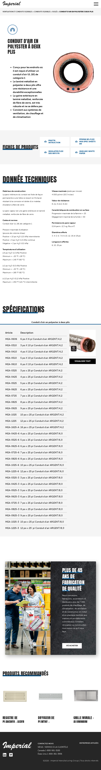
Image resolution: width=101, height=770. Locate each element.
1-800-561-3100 (52, 750)
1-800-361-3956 (54, 754)
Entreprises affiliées (88, 743)
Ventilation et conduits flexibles (17, 12)
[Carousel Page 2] (73, 89)
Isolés (55, 12)
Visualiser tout (83, 361)
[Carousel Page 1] (68, 89)
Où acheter (72, 646)
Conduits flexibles (42, 12)
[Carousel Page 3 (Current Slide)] (78, 89)
